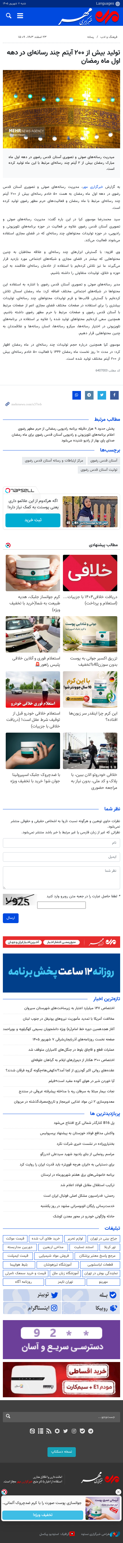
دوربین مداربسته (19, 1247)
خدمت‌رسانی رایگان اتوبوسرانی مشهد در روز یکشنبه (77, 1206)
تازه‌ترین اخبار (106, 999)
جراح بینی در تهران (103, 1239)
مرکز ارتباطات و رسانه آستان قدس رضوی (54, 461)
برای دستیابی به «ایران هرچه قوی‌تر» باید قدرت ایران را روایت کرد (67, 1165)
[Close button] (119, 1492)
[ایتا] (32, 1432)
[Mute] (76, 522)
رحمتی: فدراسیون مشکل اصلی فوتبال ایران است (78, 1196)
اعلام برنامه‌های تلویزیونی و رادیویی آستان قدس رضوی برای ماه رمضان (63, 435)
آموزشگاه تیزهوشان (58, 1265)
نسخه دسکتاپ (61, 1452)
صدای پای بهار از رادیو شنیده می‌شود (87, 440)
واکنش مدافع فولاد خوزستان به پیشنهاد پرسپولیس (77, 1133)
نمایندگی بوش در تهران (101, 1273)
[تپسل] (8, 490)
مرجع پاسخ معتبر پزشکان (97, 1256)
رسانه (90, 37)
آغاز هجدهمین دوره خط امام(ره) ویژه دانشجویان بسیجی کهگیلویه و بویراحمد (58, 1029)
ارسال (11, 918)
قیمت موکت (15, 1239)
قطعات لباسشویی (100, 1265)
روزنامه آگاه (23, 1282)
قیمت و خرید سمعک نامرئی (25, 1273)
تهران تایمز (65, 1282)
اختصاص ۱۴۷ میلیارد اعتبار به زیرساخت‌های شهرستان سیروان (69, 1008)
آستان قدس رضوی (103, 461)
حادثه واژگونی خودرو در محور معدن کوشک (83, 1216)
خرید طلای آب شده (46, 1239)
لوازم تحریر (75, 1239)
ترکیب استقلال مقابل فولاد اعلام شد (87, 1185)
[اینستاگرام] (74, 1432)
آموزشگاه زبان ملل (65, 1273)
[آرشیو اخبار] (40, 1432)
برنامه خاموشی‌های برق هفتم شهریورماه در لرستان (77, 1175)
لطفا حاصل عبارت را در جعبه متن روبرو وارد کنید (83, 896)
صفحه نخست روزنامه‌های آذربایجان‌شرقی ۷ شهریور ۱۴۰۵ (73, 1039)
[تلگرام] (90, 1432)
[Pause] (68, 522)
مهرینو (103, 1282)
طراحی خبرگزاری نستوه (95, 1534)
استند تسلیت (84, 1247)
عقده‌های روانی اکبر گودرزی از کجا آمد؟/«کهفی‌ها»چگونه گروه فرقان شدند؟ (60, 1070)
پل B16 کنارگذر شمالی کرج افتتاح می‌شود (84, 1123)
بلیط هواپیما (19, 1265)
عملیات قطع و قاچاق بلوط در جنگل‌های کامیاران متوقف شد (71, 1050)
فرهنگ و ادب (108, 37)
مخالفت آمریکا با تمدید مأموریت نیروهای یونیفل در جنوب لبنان (68, 1019)
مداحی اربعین (53, 1247)
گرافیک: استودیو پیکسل (54, 1534)
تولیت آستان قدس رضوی (99, 470)
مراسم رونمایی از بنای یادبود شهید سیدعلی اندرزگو (77, 1154)
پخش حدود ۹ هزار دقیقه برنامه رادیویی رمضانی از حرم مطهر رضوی (66, 429)
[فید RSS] (49, 1432)
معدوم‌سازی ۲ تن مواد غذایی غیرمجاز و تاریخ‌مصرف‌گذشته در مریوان (64, 1102)
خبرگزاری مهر (93, 187)
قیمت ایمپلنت (17, 1256)
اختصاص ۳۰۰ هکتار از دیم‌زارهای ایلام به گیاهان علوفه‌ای (72, 1060)
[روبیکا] (57, 1432)
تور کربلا (110, 1247)
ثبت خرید (33, 520)
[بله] (82, 1432)
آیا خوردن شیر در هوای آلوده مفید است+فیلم (81, 1081)
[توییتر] (65, 1432)
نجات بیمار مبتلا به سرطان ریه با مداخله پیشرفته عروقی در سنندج (66, 1091)
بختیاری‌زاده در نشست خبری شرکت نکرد (85, 1144)
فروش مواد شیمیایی (54, 1256)
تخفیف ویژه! (43, 1515)
